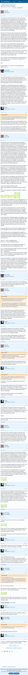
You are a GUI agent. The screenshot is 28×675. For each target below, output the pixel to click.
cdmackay (3, 641)
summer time (19, 7)
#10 (26, 405)
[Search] (26, 1)
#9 (26, 372)
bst (13, 7)
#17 (26, 573)
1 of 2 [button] (10, 645)
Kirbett (3, 7)
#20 (26, 639)
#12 (26, 450)
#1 (26, 15)
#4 (26, 140)
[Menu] (1, 1)
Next (14, 645)
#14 (26, 517)
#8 (26, 350)
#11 (26, 430)
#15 (26, 543)
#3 (26, 112)
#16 (26, 554)
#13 (26, 488)
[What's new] (24, 1)
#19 (26, 622)
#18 (26, 610)
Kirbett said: (3, 114)
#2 (26, 74)
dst (15, 7)
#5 (26, 279)
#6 (26, 293)
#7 (26, 326)
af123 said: (3, 296)
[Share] (25, 16)
